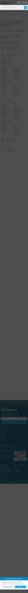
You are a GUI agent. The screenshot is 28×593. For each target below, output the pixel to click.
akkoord (20, 586)
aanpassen (7, 586)
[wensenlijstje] (22, 2)
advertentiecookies (20, 584)
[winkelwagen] (25, 2)
